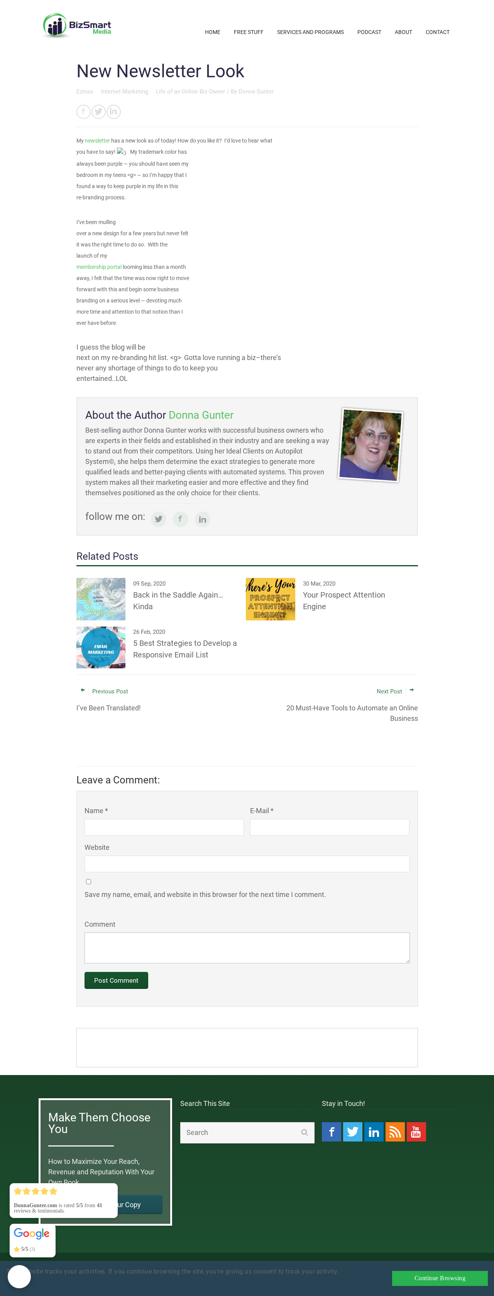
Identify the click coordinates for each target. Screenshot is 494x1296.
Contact (438, 32)
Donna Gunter (256, 91)
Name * (96, 811)
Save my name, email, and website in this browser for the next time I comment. (205, 894)
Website (97, 847)
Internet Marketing (125, 91)
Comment (100, 924)
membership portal (99, 267)
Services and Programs (310, 32)
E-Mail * (262, 811)
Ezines (85, 91)
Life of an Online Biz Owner (190, 91)
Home (212, 32)
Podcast (369, 32)
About (403, 32)
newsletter (97, 141)
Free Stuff (249, 32)
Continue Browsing (440, 1278)
